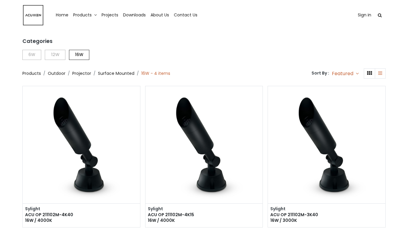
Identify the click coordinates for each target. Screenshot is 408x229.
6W (31, 55)
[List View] (380, 73)
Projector (81, 73)
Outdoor (56, 73)
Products (31, 73)
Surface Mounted (116, 73)
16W (79, 55)
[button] (345, 73)
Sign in (364, 15)
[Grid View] (369, 73)
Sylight (32, 209)
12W (55, 55)
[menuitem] (62, 15)
